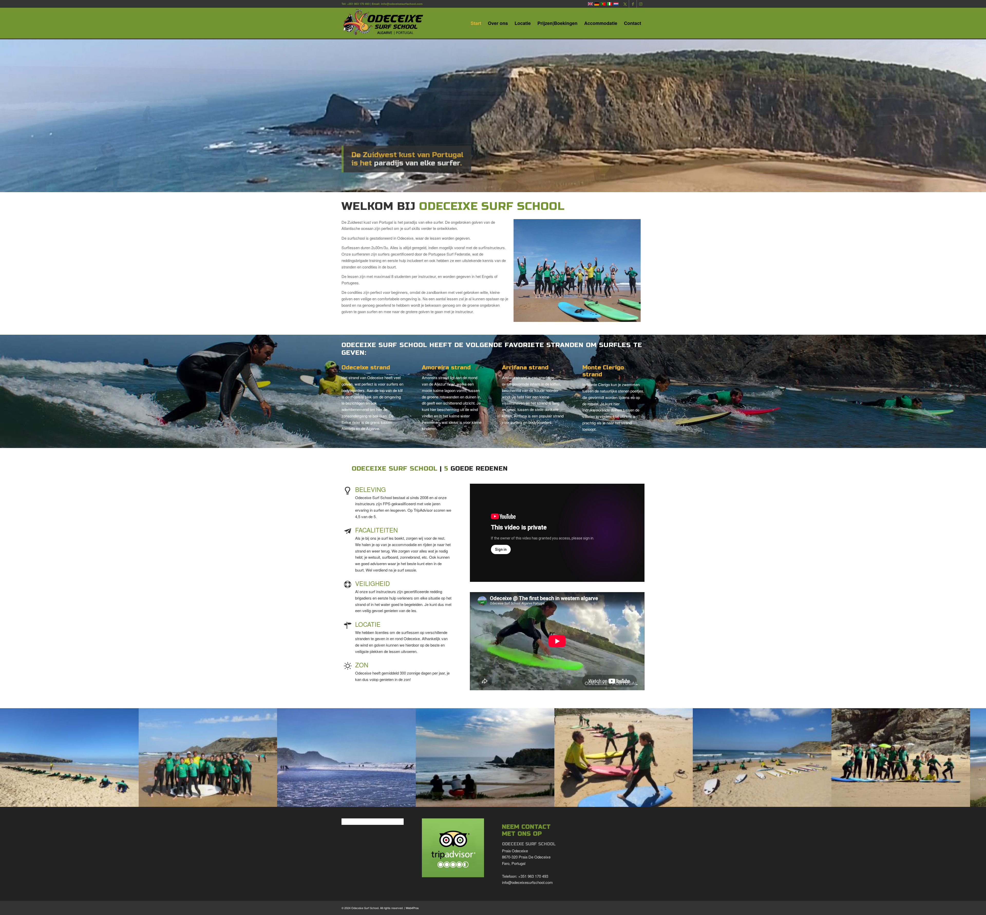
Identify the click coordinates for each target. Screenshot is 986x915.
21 (528, 801)
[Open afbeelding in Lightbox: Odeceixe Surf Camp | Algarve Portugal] (133, 799)
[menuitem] (476, 23)
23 (536, 801)
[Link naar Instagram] (640, 4)
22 (532, 801)
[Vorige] (11, 757)
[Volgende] (974, 757)
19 (520, 801)
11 (487, 801)
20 (524, 801)
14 (499, 801)
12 (491, 801)
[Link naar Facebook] (633, 4)
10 (483, 801)
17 (511, 801)
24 (540, 801)
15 (503, 801)
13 (495, 801)
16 (507, 801)
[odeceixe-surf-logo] (385, 23)
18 (515, 801)
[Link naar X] (625, 4)
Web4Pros (412, 908)
